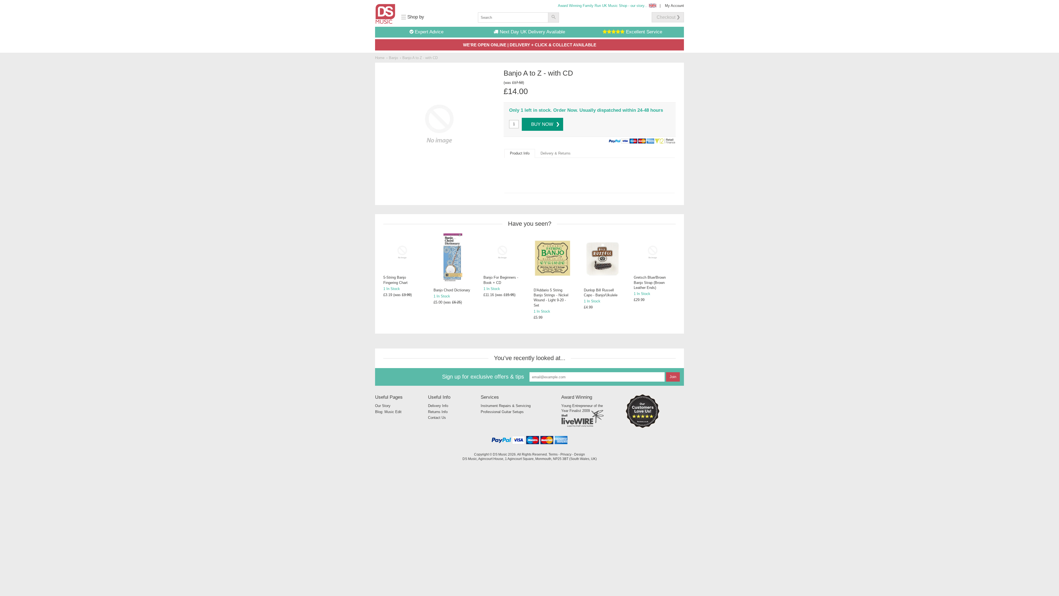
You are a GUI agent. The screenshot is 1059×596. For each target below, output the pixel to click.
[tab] (519, 153)
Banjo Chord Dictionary (452, 290)
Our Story (383, 406)
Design (579, 454)
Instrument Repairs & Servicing (506, 406)
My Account (674, 6)
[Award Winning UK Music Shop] (642, 427)
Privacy (565, 454)
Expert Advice (428, 31)
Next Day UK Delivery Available (531, 31)
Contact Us (437, 418)
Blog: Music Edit (388, 412)
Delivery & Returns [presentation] (556, 153)
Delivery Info (438, 406)
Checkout (666, 17)
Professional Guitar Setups (502, 412)
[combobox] (513, 17)
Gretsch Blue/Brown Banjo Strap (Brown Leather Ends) (650, 282)
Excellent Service (643, 31)
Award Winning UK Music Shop (603, 6)
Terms (553, 454)
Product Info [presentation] (520, 153)
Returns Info (438, 412)
